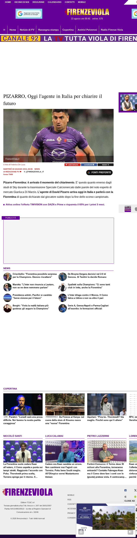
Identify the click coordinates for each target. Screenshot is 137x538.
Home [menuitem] (13, 29)
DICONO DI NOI (22, 2)
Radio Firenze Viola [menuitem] (112, 29)
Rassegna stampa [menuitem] (48, 29)
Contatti (72, 504)
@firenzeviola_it (34, 172)
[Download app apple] (125, 496)
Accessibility (74, 509)
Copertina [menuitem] (68, 29)
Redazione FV (12, 172)
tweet (104, 165)
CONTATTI (70, 2)
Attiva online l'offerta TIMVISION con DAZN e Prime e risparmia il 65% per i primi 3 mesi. (55, 204)
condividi (88, 165)
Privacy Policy (74, 513)
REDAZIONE (38, 2)
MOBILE (82, 2)
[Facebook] (125, 490)
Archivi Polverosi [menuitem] (87, 29)
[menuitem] (4, 29)
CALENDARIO (54, 2)
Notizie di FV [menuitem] (27, 29)
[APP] (128, 208)
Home (8, 2)
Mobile (70, 495)
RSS (69, 500)
